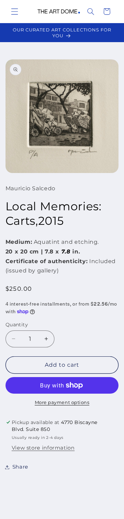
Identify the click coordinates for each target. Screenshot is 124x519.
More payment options (62, 402)
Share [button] (20, 467)
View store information (43, 448)
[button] (14, 11)
